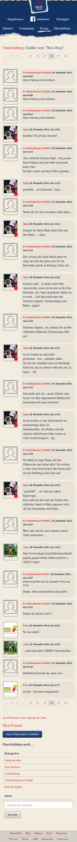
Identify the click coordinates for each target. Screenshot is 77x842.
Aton (25, 547)
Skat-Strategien (13, 787)
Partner (25, 838)
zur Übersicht (10, 718)
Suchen (12, 814)
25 (58, 56)
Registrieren (15, 19)
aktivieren (43, 19)
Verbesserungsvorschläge (19, 780)
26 (65, 56)
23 (44, 56)
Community (26, 28)
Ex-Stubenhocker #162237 (37, 603)
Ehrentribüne (62, 28)
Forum (44, 28)
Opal (25, 129)
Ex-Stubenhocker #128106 (37, 72)
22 (37, 56)
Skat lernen (61, 833)
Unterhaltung (13, 47)
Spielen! (8, 28)
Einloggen (62, 19)
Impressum (62, 838)
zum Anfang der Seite (33, 718)
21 (30, 56)
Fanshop (38, 833)
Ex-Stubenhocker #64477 (36, 574)
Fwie (25, 625)
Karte (49, 833)
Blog (28, 833)
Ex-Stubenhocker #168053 (37, 148)
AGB (35, 838)
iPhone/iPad (15, 833)
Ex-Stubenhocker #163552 (37, 110)
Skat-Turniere (12, 767)
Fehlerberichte (13, 760)
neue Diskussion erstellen (22, 734)
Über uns (13, 838)
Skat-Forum (12, 725)
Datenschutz (47, 838)
